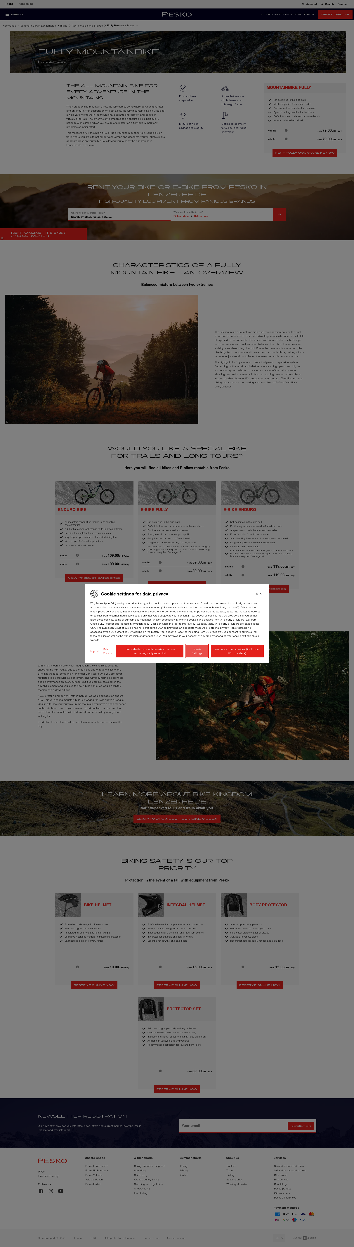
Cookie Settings (197, 651)
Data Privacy (107, 651)
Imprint (94, 651)
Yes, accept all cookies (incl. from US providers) (237, 651)
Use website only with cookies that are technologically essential (150, 651)
